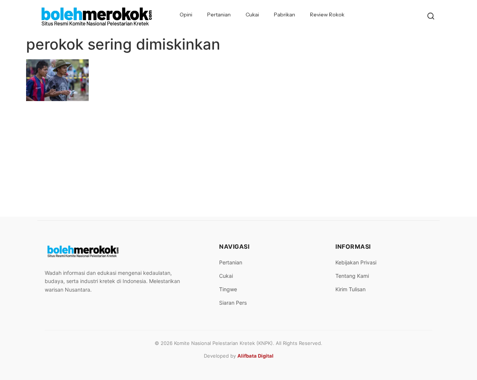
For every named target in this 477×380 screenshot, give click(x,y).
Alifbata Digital (255, 356)
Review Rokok (327, 14)
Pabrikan (284, 14)
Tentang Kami (352, 276)
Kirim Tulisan (350, 289)
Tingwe (228, 289)
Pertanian (219, 14)
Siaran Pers (233, 302)
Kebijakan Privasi (355, 262)
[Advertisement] (238, 161)
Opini (186, 14)
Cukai (252, 14)
